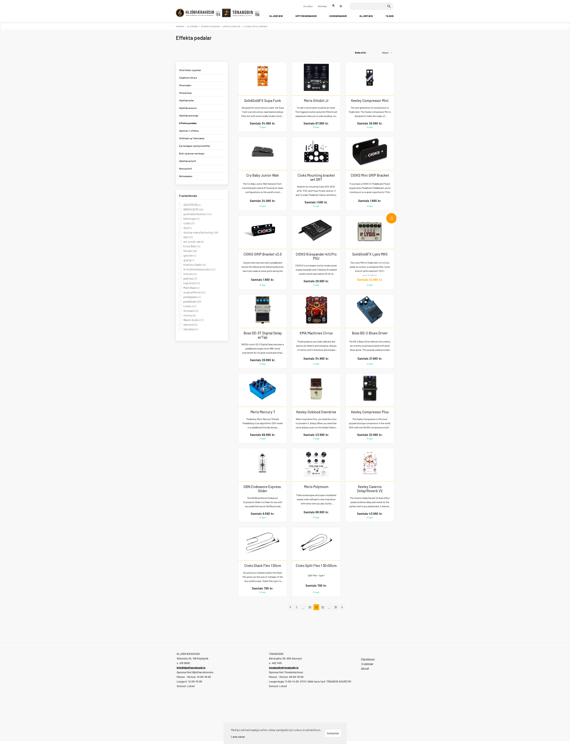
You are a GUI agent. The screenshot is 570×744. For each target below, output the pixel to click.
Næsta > (342, 607)
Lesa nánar (238, 736)
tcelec (189, 306)
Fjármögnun (368, 659)
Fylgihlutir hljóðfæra (255, 26)
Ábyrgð (365, 668)
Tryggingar (367, 663)
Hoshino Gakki (194, 264)
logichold (191, 283)
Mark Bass (191, 287)
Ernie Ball (191, 246)
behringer (191, 218)
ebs (188, 237)
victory (189, 315)
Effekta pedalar (231, 26)
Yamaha (190, 329)
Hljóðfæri (192, 26)
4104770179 (191, 205)
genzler (189, 255)
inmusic (190, 274)
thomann (190, 310)
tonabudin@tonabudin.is (284, 667)
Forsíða (180, 26)
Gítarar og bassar (210, 26)
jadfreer (190, 278)
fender (190, 251)
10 (309, 607)
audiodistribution (197, 214)
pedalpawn (192, 297)
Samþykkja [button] (333, 733)
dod (187, 228)
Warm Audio (193, 320)
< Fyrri (290, 607)
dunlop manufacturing (200, 232)
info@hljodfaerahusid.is (191, 667)
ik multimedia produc (199, 269)
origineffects (194, 292)
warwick (190, 324)
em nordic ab (193, 241)
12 (322, 607)
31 (335, 607)
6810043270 (193, 209)
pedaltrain (192, 301)
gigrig (188, 260)
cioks (189, 223)
